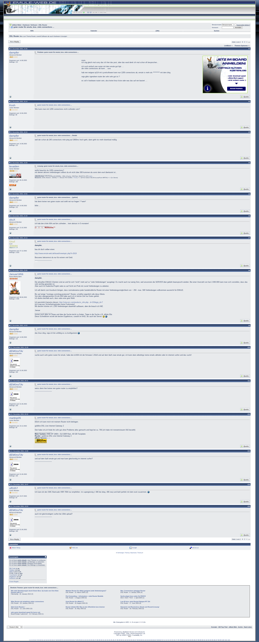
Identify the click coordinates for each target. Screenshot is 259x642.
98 (218, 640)
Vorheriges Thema (123, 553)
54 (129, 640)
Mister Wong (16, 548)
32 (85, 640)
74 (170, 640)
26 (73, 640)
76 (174, 640)
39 (99, 640)
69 (160, 640)
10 (41, 640)
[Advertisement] (57, 74)
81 (184, 640)
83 (188, 640)
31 (83, 640)
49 (119, 640)
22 (65, 640)
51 (123, 640)
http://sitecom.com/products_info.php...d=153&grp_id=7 (81, 302)
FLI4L (75, 177)
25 (71, 640)
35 (91, 640)
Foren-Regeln (13, 581)
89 (200, 640)
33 (87, 640)
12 (44, 640)
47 (115, 640)
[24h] (157, 31)
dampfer (14, 52)
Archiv (240, 627)
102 (229, 640)
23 (67, 640)
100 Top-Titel (222, 627)
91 (204, 640)
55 (131, 640)
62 (146, 640)
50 (121, 640)
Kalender (94, 31)
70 (162, 640)
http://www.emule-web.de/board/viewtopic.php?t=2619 (56, 253)
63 (148, 640)
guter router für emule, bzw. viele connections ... (54, 105)
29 (79, 640)
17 (55, 640)
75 (172, 640)
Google (134, 548)
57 (136, 640)
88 (198, 640)
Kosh (12, 105)
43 (107, 640)
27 (75, 640)
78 (178, 640)
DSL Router (43, 25)
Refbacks (12, 578)
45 (111, 640)
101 (226, 640)
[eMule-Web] (16, 25)
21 (63, 640)
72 (166, 640)
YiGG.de (75, 548)
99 (220, 640)
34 (89, 640)
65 (152, 640)
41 (103, 640)
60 (142, 640)
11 (42, 640)
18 (57, 640)
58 (138, 640)
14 (49, 640)
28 (77, 640)
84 (190, 640)
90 (202, 640)
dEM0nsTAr (16, 351)
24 (69, 640)
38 (97, 640)
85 (192, 640)
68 (158, 640)
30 (81, 640)
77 (176, 640)
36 (93, 640)
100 (223, 640)
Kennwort (215, 27)
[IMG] (11, 572)
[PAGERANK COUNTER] (129, 636)
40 (101, 640)
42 (105, 640)
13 (46, 640)
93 (208, 640)
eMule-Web (233, 627)
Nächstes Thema (136, 553)
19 (59, 640)
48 (117, 640)
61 (144, 640)
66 (154, 640)
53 (127, 640)
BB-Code (12, 568)
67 (156, 640)
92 (206, 640)
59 (140, 640)
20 (61, 640)
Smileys (12, 570)
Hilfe (32, 31)
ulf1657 (13, 488)
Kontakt (214, 627)
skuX (12, 219)
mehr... (91, 176)
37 (95, 640)
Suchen (216, 31)
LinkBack (227, 45)
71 (164, 640)
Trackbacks (13, 575)
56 (133, 640)
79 (180, 640)
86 (194, 640)
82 (186, 640)
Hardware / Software (30, 25)
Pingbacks (12, 576)
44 (109, 640)
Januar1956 (16, 274)
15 (51, 640)
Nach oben (248, 627)
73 (168, 640)
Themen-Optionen (241, 45)
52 (125, 640)
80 (182, 640)
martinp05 (15, 418)
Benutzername (216, 24)
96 (214, 640)
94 (210, 640)
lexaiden (14, 166)
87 (196, 640)
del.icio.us (195, 548)
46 (113, 640)
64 (150, 640)
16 (53, 640)
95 (212, 640)
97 (216, 640)
